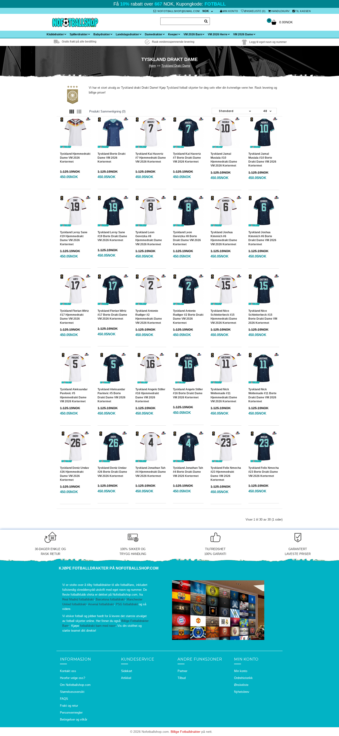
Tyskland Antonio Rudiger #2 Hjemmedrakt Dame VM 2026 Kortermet (148, 316)
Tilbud (182, 678)
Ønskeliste (241, 685)
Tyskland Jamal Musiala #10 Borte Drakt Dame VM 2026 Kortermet (262, 159)
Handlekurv (280, 11)
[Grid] (71, 112)
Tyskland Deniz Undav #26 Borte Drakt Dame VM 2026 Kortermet (112, 471)
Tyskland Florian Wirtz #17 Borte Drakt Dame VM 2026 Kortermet (112, 314)
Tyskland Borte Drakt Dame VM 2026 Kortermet (111, 157)
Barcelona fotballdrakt (110, 599)
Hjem (152, 65)
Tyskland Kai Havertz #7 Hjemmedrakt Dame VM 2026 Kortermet (150, 157)
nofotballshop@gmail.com (178, 11)
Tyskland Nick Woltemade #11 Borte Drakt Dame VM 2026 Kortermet (262, 395)
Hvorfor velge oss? (72, 678)
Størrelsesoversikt (72, 692)
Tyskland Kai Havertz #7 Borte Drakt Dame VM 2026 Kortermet (187, 157)
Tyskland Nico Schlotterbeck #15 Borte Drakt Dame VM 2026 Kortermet (262, 316)
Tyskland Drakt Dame (175, 65)
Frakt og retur (69, 705)
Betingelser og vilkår (73, 719)
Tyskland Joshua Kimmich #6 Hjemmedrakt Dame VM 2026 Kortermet (224, 238)
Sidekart (126, 671)
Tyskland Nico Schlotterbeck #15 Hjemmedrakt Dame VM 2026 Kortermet (224, 316)
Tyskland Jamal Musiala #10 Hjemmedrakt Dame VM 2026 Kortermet (224, 159)
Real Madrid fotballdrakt (78, 599)
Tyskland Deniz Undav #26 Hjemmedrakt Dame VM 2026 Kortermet (74, 473)
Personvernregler (71, 712)
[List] (79, 112)
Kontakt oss (68, 671)
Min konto (230, 11)
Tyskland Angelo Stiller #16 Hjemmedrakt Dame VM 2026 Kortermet (150, 395)
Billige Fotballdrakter (185, 731)
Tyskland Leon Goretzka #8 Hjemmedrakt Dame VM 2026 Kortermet (148, 238)
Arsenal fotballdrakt (101, 604)
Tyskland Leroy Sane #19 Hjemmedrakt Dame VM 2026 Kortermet (73, 238)
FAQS (64, 698)
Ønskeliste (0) (254, 11)
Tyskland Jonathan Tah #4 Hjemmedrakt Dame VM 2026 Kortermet (150, 471)
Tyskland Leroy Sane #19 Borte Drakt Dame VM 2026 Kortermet (112, 236)
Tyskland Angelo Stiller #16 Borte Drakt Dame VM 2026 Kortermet (188, 393)
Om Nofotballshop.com (75, 685)
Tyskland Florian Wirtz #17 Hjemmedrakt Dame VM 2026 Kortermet (74, 316)
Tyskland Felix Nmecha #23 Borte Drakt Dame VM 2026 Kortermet (263, 471)
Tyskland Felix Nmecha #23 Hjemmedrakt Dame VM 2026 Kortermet (226, 473)
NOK (205, 11)
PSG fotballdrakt (127, 604)
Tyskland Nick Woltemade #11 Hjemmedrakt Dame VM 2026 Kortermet (224, 395)
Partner (182, 671)
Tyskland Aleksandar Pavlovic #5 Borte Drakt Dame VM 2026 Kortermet (111, 395)
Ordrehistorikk (243, 678)
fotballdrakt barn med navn (98, 625)
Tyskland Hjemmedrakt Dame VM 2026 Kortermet (75, 157)
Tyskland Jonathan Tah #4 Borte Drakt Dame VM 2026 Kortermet (188, 471)
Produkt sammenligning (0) (107, 111)
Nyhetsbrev (241, 692)
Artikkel (126, 678)
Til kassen (303, 11)
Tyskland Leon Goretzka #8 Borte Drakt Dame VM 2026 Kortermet (187, 238)
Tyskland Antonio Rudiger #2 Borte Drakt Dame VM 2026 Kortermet (188, 316)
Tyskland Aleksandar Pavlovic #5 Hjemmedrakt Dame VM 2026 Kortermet (74, 395)
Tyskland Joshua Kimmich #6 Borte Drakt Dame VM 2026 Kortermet (262, 238)
